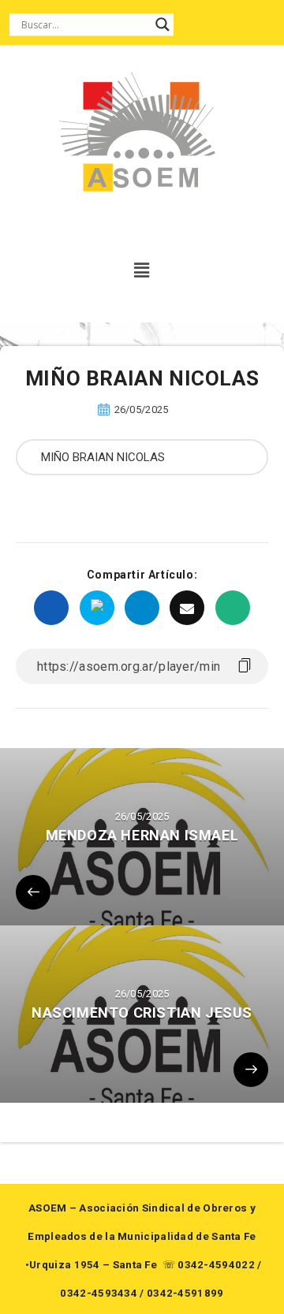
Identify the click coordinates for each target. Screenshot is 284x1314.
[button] (142, 270)
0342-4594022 (216, 1265)
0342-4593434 (98, 1293)
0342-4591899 (185, 1293)
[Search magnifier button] (162, 24)
